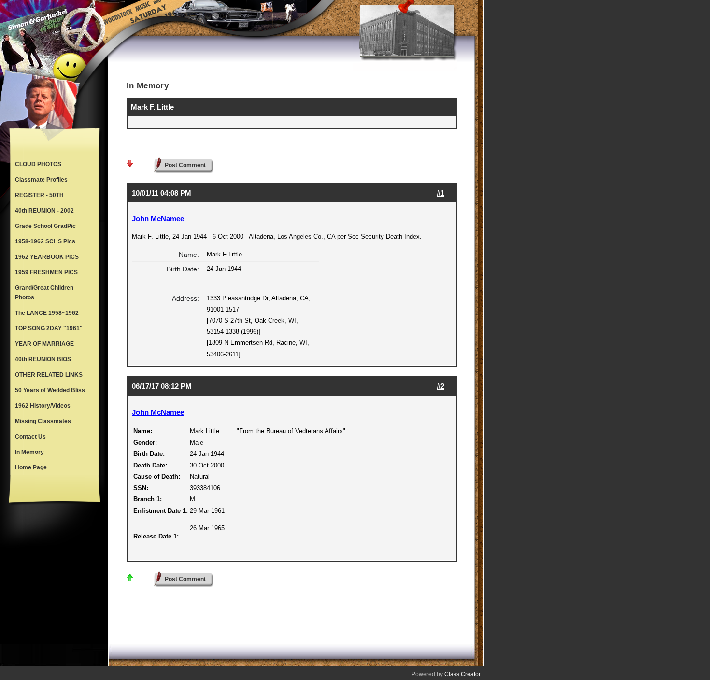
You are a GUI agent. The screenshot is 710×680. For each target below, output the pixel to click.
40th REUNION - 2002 (44, 210)
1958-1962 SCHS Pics (45, 241)
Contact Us (30, 436)
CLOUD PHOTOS (38, 164)
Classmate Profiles (41, 179)
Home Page (31, 467)
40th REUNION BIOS (43, 359)
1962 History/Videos (43, 405)
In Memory (29, 452)
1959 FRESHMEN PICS (46, 272)
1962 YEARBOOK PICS (47, 257)
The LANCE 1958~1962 (47, 313)
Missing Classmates (43, 421)
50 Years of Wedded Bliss (50, 390)
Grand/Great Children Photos (44, 292)
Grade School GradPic (45, 226)
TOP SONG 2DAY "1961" (49, 328)
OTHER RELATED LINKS (49, 374)
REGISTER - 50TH (39, 195)
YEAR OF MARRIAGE (44, 343)
